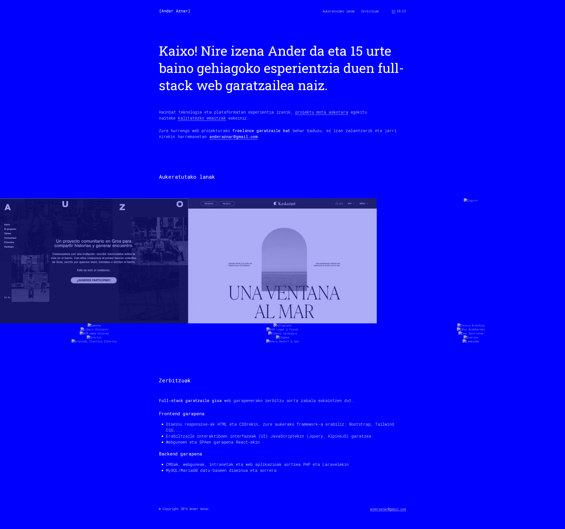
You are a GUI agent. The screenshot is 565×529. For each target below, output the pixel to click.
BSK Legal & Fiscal (282, 316)
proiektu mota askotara (321, 112)
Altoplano (282, 312)
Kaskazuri (282, 308)
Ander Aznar (174, 10)
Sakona (94, 312)
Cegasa (282, 324)
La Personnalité (84, 338)
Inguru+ (470, 308)
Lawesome (470, 328)
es (404, 11)
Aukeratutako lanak (339, 11)
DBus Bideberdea (470, 316)
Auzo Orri (94, 308)
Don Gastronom (471, 320)
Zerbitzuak (370, 11)
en (399, 11)
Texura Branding (470, 312)
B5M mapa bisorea (94, 320)
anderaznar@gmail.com (233, 136)
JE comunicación (57, 338)
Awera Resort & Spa (282, 328)
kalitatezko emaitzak (202, 118)
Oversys (94, 324)
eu (393, 11)
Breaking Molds (478, 338)
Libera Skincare (94, 316)
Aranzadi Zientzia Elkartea (94, 328)
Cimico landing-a (282, 320)
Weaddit (110, 338)
